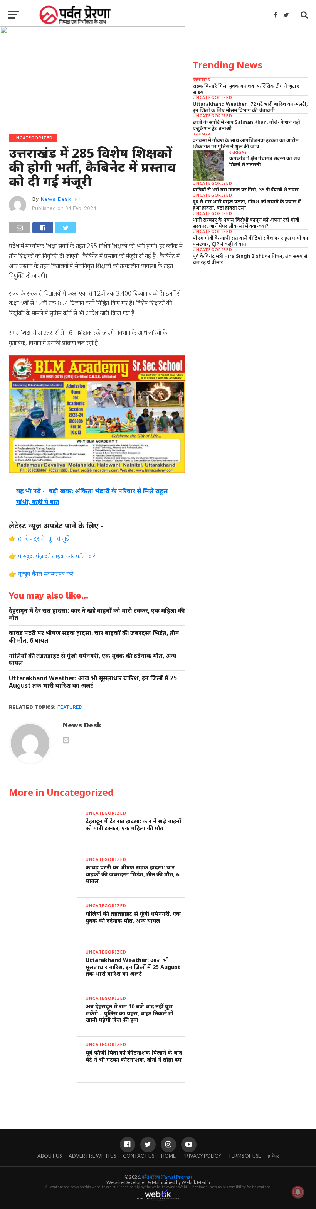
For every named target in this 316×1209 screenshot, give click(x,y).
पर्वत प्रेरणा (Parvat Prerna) (167, 1177)
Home (168, 1156)
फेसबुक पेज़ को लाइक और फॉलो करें (56, 556)
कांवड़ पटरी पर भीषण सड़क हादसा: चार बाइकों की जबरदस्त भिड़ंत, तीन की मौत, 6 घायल (94, 636)
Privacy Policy (202, 1156)
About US (49, 1156)
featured (69, 707)
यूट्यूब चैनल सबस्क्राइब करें (45, 574)
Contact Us (138, 1156)
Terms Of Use (244, 1156)
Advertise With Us (92, 1156)
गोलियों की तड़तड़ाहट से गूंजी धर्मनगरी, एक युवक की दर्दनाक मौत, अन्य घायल (92, 659)
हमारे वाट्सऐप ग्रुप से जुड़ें (43, 538)
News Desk (55, 199)
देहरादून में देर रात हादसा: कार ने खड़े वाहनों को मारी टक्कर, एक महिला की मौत (97, 614)
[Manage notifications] (298, 1192)
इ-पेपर (273, 1156)
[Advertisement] (250, 325)
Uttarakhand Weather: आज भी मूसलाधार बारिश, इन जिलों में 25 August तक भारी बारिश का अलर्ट (93, 682)
